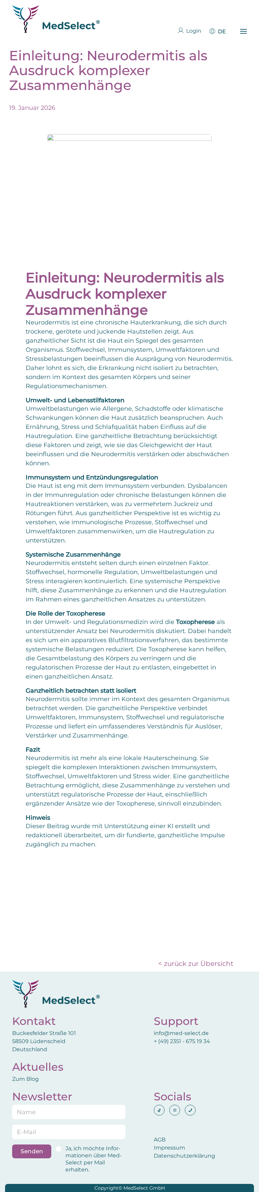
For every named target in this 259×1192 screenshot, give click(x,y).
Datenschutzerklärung (184, 1156)
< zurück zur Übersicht (195, 964)
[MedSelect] (56, 19)
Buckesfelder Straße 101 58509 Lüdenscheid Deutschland (44, 1041)
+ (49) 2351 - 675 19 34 (182, 1041)
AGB (160, 1139)
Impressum (169, 1147)
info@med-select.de (181, 1033)
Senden (32, 1151)
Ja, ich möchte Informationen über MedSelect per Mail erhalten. (93, 1158)
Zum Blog (25, 1079)
